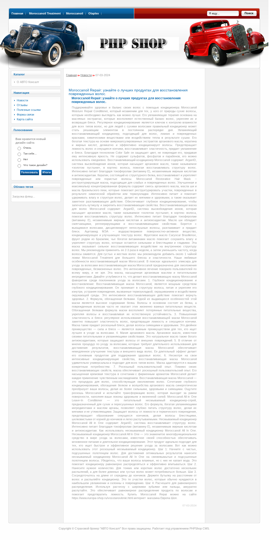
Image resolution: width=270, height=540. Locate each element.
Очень (27, 147)
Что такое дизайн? (35, 165)
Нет (25, 159)
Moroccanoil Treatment (45, 13)
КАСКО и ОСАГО (134, 40)
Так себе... (30, 153)
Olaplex (93, 13)
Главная (17, 13)
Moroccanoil (74, 13)
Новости (86, 75)
